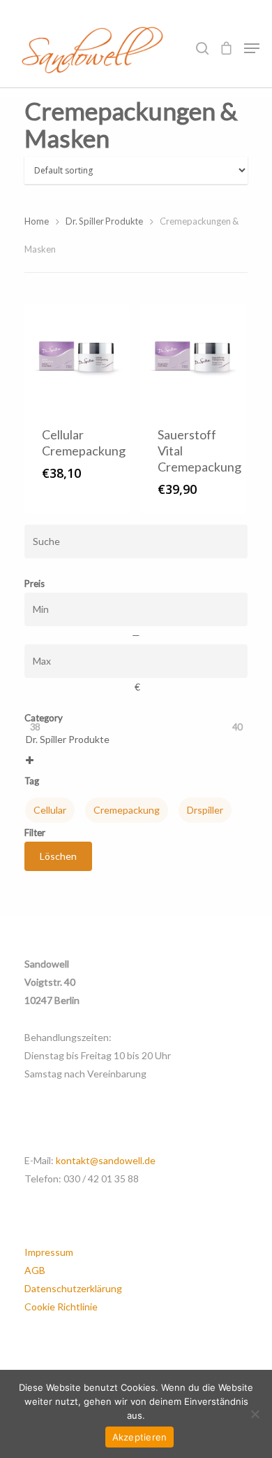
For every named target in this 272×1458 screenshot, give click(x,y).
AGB (34, 1270)
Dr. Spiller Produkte (104, 221)
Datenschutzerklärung (73, 1288)
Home (36, 221)
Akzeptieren (139, 1437)
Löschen (58, 856)
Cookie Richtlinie (61, 1306)
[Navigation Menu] (251, 48)
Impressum (48, 1252)
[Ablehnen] (255, 1414)
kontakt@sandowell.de (106, 1160)
